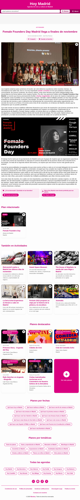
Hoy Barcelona (21, 469)
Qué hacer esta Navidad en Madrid (40, 428)
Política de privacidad (25, 488)
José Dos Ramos (47, 36)
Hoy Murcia (59, 473)
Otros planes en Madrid (61, 453)
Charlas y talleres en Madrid (20, 453)
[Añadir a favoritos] (76, 44)
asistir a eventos (44, 90)
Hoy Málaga (35, 473)
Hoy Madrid (8, 469)
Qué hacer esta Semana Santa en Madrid (54, 415)
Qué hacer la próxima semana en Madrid (52, 411)
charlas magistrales (43, 96)
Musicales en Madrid (50, 444)
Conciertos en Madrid (18, 448)
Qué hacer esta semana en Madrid (26, 411)
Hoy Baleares (71, 469)
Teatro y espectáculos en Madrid (30, 444)
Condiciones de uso (11, 488)
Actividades (40, 27)
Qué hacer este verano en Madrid (56, 420)
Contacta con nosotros (40, 492)
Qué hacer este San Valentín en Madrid (25, 415)
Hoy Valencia (34, 469)
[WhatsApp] (33, 481)
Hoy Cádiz (70, 473)
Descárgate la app (57, 488)
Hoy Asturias (47, 473)
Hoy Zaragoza (58, 469)
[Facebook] (42, 481)
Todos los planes (11, 444)
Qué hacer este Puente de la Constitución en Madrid (55, 424)
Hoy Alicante (23, 473)
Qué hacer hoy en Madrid (15, 407)
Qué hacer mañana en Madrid (35, 407)
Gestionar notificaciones (42, 488)
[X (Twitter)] (46, 481)
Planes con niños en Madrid (41, 453)
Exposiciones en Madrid (36, 448)
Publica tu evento (70, 488)
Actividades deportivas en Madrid (58, 448)
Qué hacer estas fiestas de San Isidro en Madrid (28, 420)
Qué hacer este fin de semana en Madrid (60, 407)
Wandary (33, 496)
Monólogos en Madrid (67, 444)
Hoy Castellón (11, 473)
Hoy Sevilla (45, 469)
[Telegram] (37, 481)
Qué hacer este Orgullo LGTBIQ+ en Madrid (22, 424)
